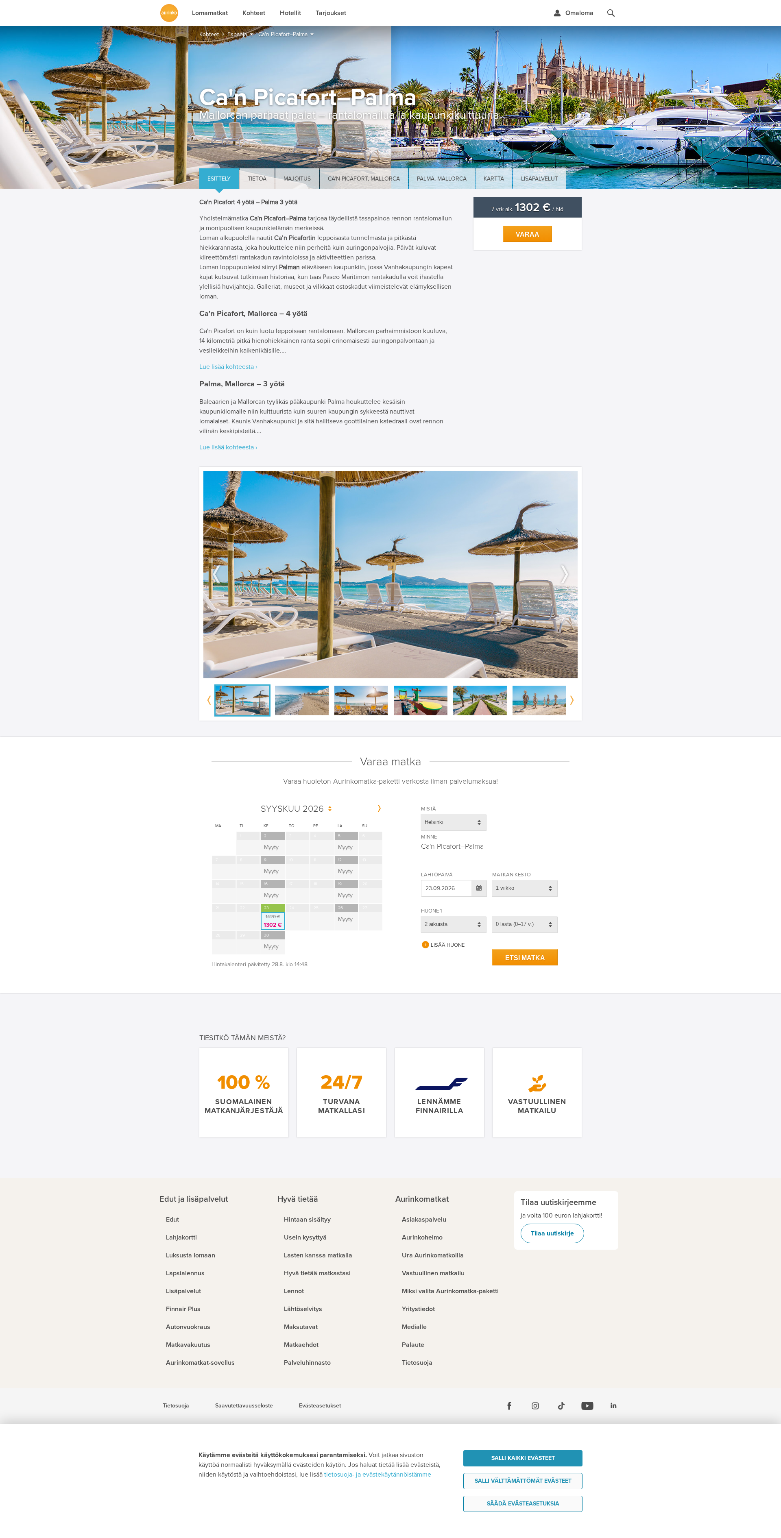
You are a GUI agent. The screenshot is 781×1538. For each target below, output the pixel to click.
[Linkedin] (613, 1405)
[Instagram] (535, 1405)
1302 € (273, 921)
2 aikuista (436, 924)
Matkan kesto (511, 874)
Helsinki (434, 822)
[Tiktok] (561, 1405)
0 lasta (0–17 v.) (515, 924)
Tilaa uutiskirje (552, 1233)
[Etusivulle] (169, 13)
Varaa (527, 234)
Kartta (494, 178)
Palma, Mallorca (442, 178)
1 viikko (505, 888)
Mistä (428, 809)
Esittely (219, 178)
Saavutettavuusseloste (244, 1406)
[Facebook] (509, 1405)
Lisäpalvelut (539, 178)
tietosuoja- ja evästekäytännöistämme (377, 1474)
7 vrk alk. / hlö (527, 209)
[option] (390, 575)
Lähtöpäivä (437, 874)
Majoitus (297, 178)
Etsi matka (525, 957)
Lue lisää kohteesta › (228, 367)
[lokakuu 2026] (379, 809)
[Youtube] (587, 1405)
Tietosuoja (176, 1406)
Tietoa (257, 178)
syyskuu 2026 (292, 809)
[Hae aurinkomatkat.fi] (611, 13)
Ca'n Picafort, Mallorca (364, 178)
